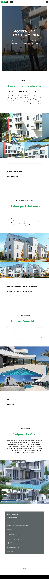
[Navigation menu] (47, 2)
